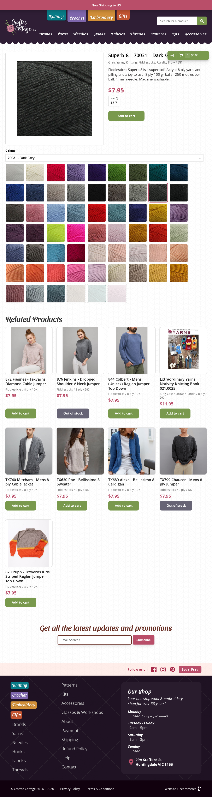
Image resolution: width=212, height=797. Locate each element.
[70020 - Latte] (76, 293)
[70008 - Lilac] (76, 172)
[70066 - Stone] (35, 253)
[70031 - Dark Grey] (158, 192)
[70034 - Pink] (35, 213)
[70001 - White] (14, 172)
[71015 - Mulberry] (14, 293)
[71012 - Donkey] (137, 273)
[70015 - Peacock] (178, 172)
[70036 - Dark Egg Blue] (76, 213)
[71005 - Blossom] (178, 253)
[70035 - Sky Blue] (55, 213)
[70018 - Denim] (35, 192)
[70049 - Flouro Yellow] (55, 233)
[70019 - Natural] (55, 192)
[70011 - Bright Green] (117, 172)
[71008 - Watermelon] (55, 273)
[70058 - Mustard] (137, 233)
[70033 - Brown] (14, 213)
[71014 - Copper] (178, 273)
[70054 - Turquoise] (96, 293)
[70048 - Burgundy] (35, 233)
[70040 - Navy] (137, 213)
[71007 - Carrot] (35, 273)
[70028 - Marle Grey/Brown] (117, 192)
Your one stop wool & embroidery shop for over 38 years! (155, 701)
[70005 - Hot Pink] (55, 172)
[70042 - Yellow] (158, 213)
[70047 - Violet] (14, 233)
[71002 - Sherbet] (117, 253)
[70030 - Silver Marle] (137, 192)
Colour (10, 151)
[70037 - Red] (96, 213)
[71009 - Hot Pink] (76, 273)
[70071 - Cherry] (76, 253)
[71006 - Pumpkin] (14, 273)
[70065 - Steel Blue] (14, 253)
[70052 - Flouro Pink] (76, 233)
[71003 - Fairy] (137, 253)
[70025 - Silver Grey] (76, 192)
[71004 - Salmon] (158, 253)
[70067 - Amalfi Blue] (55, 253)
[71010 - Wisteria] (96, 273)
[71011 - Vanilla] (117, 273)
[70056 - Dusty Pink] (117, 293)
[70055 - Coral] (96, 233)
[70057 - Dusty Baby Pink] (117, 233)
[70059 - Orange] (158, 233)
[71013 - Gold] (158, 273)
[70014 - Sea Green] (158, 172)
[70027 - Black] (96, 192)
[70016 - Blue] (14, 192)
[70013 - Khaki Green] (137, 172)
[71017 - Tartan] (55, 293)
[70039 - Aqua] (117, 213)
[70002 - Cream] (35, 172)
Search (202, 21)
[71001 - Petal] (96, 253)
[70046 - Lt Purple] (178, 213)
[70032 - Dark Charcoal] (178, 192)
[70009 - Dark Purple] (96, 172)
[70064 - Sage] (178, 233)
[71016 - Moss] (35, 293)
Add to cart (126, 116)
